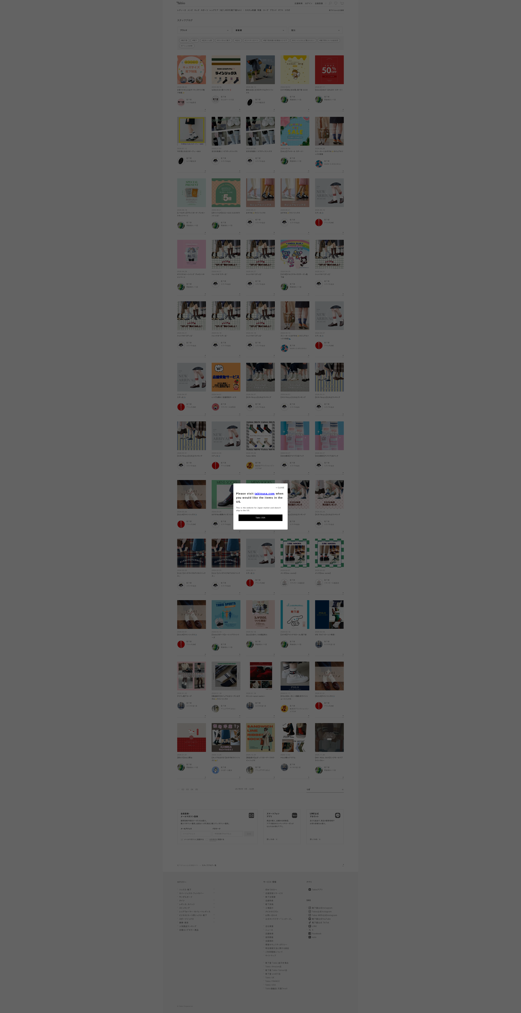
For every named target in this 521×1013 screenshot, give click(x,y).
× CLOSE (280, 488)
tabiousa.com (265, 493)
